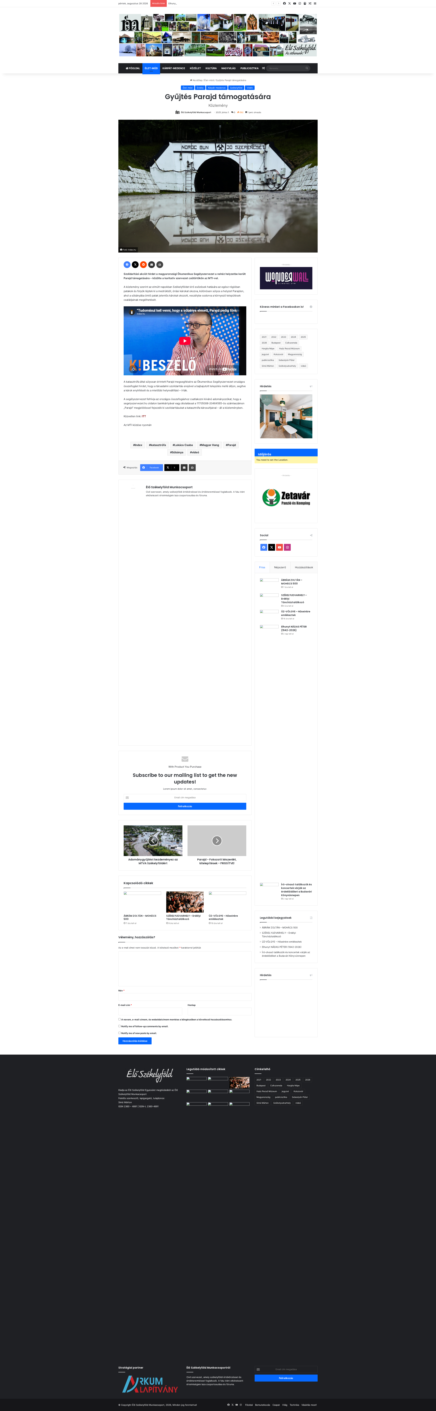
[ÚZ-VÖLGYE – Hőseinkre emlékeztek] (227, 902)
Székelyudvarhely (287, 366)
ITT (144, 416)
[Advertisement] (288, 1007)
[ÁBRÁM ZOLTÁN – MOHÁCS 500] (142, 902)
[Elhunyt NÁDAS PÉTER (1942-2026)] (269, 752)
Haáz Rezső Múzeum (289, 348)
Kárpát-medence (173, 68)
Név (121, 990)
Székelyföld (236, 87)
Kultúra (211, 68)
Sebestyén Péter (286, 360)
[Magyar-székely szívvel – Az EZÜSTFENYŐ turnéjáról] (218, 1082)
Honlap (192, 1005)
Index (138, 445)
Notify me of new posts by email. (139, 1033)
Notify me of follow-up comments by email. (144, 1026)
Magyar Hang (210, 445)
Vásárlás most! (309, 1405)
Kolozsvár (278, 354)
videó (195, 452)
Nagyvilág (228, 68)
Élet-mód (151, 68)
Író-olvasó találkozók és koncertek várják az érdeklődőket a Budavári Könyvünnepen (296, 890)
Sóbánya (177, 452)
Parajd (232, 445)
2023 (283, 337)
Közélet (195, 68)
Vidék (250, 87)
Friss (262, 567)
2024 (293, 337)
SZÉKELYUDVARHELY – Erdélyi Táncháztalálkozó (183, 917)
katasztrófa (158, 445)
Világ (284, 1405)
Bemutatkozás (262, 1405)
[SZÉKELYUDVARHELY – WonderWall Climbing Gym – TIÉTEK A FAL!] (218, 1108)
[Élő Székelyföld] (218, 35)
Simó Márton (268, 366)
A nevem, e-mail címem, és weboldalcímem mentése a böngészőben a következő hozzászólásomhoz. (176, 1019)
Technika (294, 1405)
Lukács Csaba (183, 445)
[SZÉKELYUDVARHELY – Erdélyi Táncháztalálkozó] (185, 902)
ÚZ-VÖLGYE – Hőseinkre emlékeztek (223, 917)
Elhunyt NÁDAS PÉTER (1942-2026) (294, 628)
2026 (264, 342)
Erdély (200, 87)
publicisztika (268, 360)
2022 (273, 337)
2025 (303, 337)
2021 (264, 337)
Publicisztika (249, 68)
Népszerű (280, 567)
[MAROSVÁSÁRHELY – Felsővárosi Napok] (239, 1108)
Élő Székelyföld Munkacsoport (196, 112)
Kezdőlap (197, 80)
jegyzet (265, 354)
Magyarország (295, 354)
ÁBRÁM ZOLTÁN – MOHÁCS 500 (140, 917)
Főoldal (134, 68)
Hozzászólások (304, 567)
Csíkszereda (291, 342)
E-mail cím (125, 1005)
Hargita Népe (268, 348)
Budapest (276, 342)
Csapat (276, 1405)
